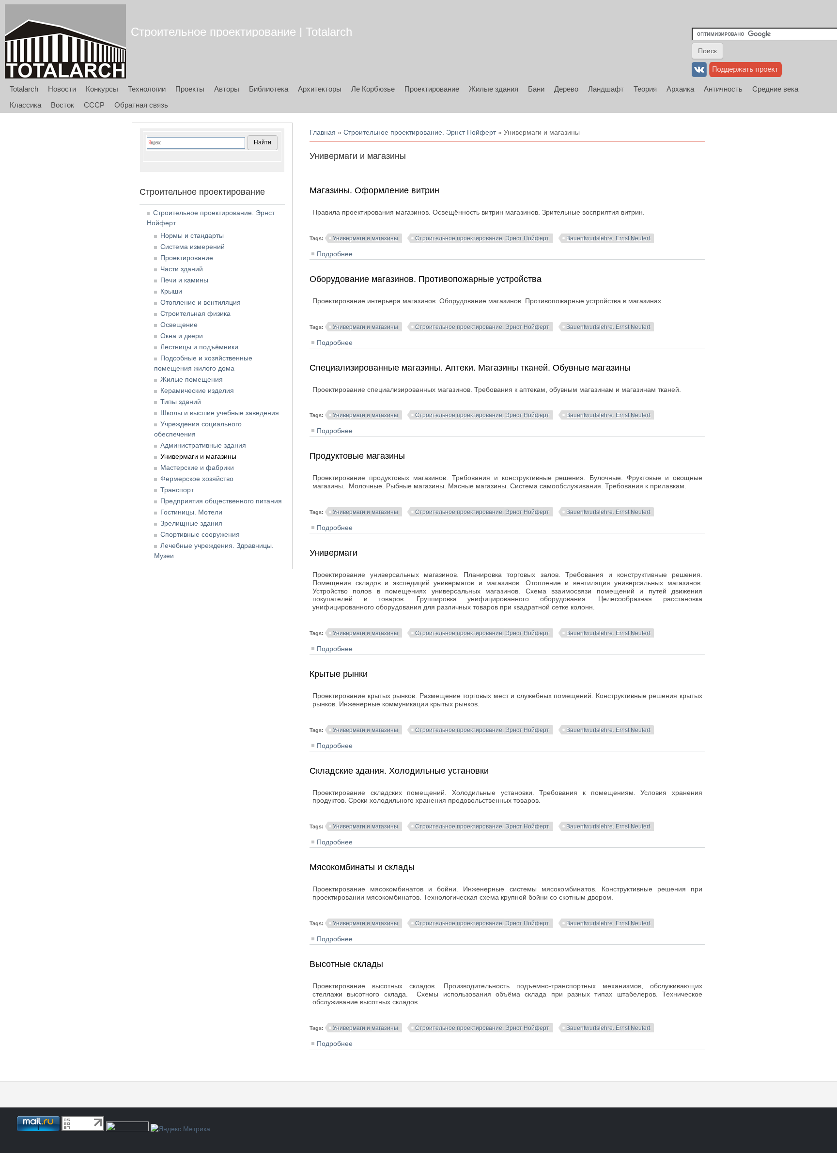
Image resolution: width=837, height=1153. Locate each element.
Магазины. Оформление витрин (374, 190)
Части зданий (181, 269)
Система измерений (192, 246)
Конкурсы (102, 89)
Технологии (147, 89)
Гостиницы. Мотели (191, 512)
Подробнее (335, 254)
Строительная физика (195, 313)
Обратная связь (141, 105)
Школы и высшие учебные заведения (219, 413)
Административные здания (203, 445)
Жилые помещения (191, 379)
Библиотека (268, 89)
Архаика (680, 89)
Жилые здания (493, 89)
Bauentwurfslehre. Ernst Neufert (608, 238)
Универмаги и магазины (365, 238)
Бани (536, 89)
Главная (323, 132)
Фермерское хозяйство (196, 479)
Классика (25, 105)
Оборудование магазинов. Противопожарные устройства (426, 279)
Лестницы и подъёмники (199, 347)
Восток (62, 105)
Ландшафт (606, 89)
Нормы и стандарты (192, 235)
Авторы (226, 89)
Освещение (179, 324)
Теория (645, 89)
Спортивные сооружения (200, 534)
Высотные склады (346, 964)
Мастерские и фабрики (197, 467)
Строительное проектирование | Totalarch (241, 32)
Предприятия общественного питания (221, 501)
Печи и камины (184, 280)
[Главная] (65, 41)
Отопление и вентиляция (200, 302)
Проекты (189, 89)
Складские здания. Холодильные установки (399, 771)
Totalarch (24, 89)
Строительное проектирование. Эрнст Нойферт (419, 132)
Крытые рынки (339, 674)
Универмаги (333, 553)
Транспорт (177, 490)
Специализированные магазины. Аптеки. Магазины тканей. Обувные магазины (470, 368)
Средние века (775, 89)
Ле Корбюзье (373, 89)
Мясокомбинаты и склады (362, 867)
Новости (62, 89)
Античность (723, 89)
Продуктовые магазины (357, 456)
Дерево (566, 89)
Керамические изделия (197, 390)
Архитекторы (319, 89)
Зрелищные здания (191, 523)
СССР (94, 105)
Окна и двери (181, 336)
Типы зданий (180, 401)
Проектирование (431, 89)
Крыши (171, 291)
